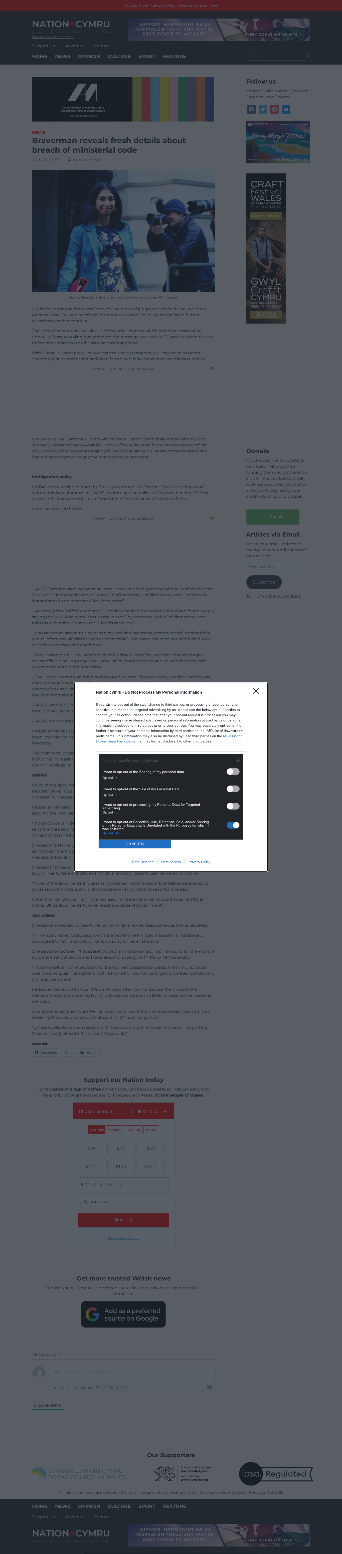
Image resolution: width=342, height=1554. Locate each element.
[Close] (257, 692)
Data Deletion (142, 862)
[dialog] (171, 777)
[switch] (233, 771)
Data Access (171, 862)
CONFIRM (135, 844)
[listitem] (171, 760)
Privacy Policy (199, 862)
